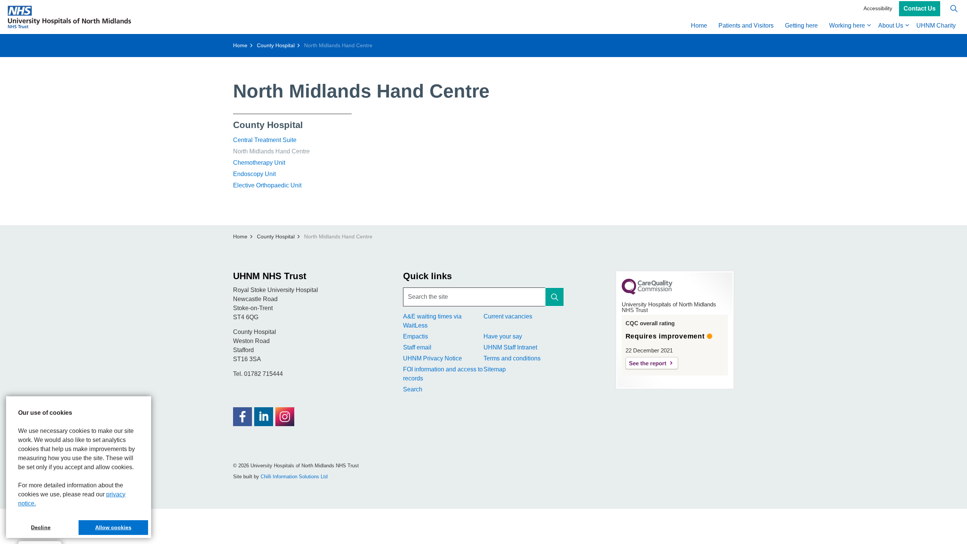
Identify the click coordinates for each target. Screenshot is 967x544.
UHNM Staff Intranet (510, 347)
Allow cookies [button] (113, 527)
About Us (890, 25)
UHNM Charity (936, 25)
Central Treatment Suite (265, 140)
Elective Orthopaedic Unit (267, 185)
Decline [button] (40, 527)
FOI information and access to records (443, 374)
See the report (647, 363)
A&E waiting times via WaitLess (432, 321)
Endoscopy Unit (254, 174)
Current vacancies (508, 316)
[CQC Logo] (647, 293)
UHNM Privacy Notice (432, 358)
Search (412, 389)
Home (699, 25)
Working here (847, 25)
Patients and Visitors (746, 25)
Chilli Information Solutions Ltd (294, 476)
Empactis (415, 336)
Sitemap (495, 369)
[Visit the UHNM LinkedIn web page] (263, 416)
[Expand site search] (953, 8)
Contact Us (920, 8)
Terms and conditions (512, 358)
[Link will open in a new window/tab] (242, 416)
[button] (554, 296)
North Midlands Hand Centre (271, 151)
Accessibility (878, 8)
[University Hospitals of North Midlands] (69, 17)
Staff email (417, 347)
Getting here (801, 25)
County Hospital (268, 125)
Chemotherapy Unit (259, 162)
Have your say (503, 336)
